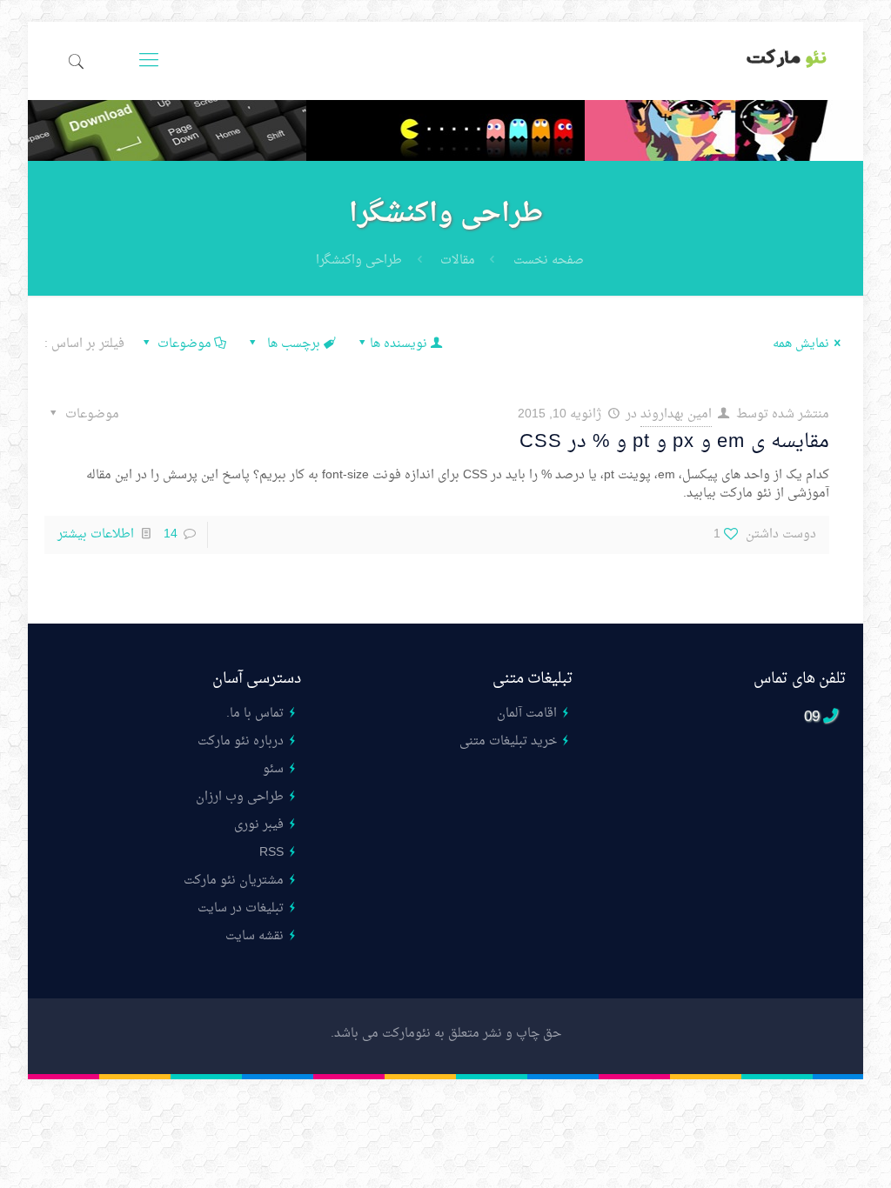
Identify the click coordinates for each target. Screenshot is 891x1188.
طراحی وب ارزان (240, 797)
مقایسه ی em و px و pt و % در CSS (674, 442)
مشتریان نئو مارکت (234, 880)
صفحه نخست (548, 260)
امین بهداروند (676, 414)
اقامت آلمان (527, 713)
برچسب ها (292, 344)
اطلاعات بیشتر (95, 534)
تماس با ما (257, 713)
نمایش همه (801, 344)
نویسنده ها (398, 344)
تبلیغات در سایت (241, 908)
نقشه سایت (254, 936)
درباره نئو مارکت (241, 741)
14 (171, 534)
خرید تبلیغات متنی (508, 741)
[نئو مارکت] (787, 61)
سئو (273, 769)
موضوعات (184, 344)
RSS (271, 852)
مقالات (457, 260)
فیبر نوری (259, 825)
